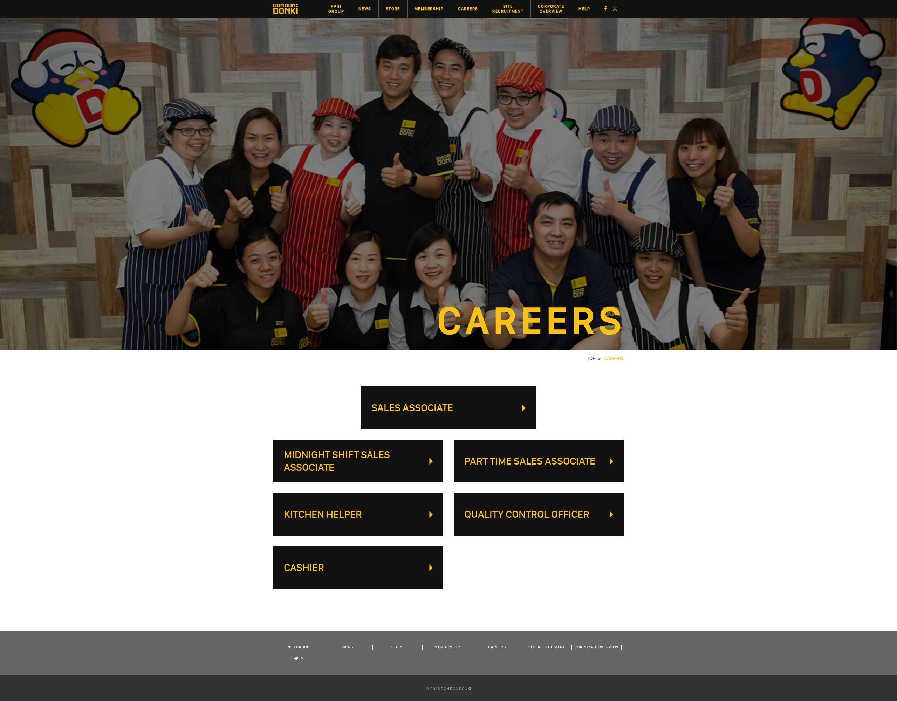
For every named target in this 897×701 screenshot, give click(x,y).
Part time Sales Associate (529, 461)
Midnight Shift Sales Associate (337, 461)
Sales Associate (412, 407)
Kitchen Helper (323, 514)
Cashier (304, 567)
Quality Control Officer (526, 514)
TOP (591, 359)
